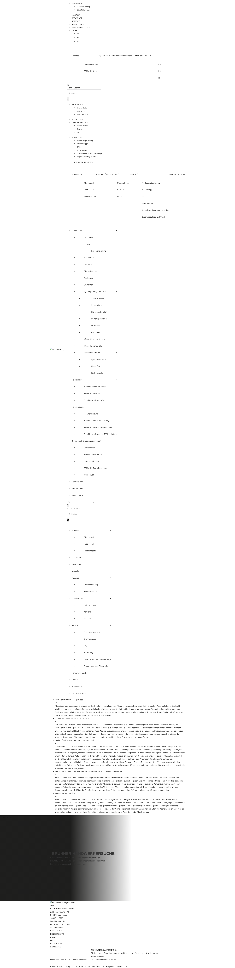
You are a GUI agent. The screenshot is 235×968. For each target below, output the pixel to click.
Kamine (87, 244)
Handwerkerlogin (81, 27)
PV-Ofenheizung (91, 414)
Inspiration (77, 119)
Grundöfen (88, 285)
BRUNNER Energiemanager (95, 468)
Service (75, 137)
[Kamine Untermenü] (116, 244)
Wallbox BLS (89, 475)
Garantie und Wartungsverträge (89, 153)
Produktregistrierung (85, 141)
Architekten (78, 24)
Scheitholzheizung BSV (94, 400)
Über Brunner (79, 123)
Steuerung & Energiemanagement (86, 441)
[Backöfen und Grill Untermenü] (116, 353)
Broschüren (56, 944)
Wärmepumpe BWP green (95, 386)
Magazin (76, 15)
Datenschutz (65, 959)
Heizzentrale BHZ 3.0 (93, 454)
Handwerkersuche (83, 162)
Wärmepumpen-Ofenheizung (96, 420)
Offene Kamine (90, 271)
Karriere (80, 129)
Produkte (76, 105)
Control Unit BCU (91, 461)
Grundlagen (89, 237)
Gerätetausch (77, 482)
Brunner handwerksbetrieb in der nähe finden (68, 864)
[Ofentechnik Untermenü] (116, 230)
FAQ (79, 147)
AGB (92, 959)
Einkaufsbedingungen (80, 959)
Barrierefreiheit (102, 959)
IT (78, 41)
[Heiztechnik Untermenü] (116, 380)
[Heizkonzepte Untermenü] (116, 407)
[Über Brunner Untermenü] (88, 123)
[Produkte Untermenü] (83, 105)
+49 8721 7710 (56, 918)
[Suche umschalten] (68, 85)
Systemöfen (96, 305)
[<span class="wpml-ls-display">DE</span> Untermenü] (76, 31)
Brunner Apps (82, 144)
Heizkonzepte (82, 114)
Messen (80, 132)
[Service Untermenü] (81, 137)
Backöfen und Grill (92, 352)
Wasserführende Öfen (93, 346)
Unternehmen (82, 126)
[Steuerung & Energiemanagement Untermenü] (116, 441)
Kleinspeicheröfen (99, 312)
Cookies (112, 959)
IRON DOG (95, 325)
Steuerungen (89, 448)
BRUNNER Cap (83, 10)
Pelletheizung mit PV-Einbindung (98, 427)
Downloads (77, 18)
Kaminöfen (95, 332)
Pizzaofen (95, 366)
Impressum (54, 959)
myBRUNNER (77, 495)
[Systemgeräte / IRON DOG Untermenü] (116, 292)
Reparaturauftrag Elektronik (88, 157)
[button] (120, 701)
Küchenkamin (97, 373)
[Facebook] (52, 963)
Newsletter (56, 947)
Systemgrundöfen (99, 319)
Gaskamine (88, 278)
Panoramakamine (98, 251)
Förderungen (82, 150)
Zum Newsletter (97, 956)
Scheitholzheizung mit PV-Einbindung (100, 434)
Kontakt (76, 21)
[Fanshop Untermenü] (82, 3)
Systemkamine (97, 298)
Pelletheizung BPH (92, 393)
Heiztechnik (82, 111)
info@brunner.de (57, 921)
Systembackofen (98, 359)
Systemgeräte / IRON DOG (95, 291)
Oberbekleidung (83, 7)
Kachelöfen (89, 257)
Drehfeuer (88, 264)
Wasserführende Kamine (94, 339)
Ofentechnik (82, 108)
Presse (53, 940)
